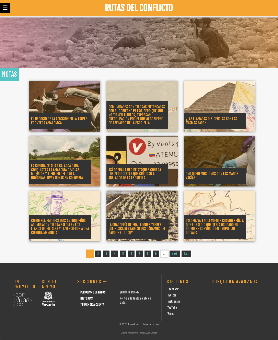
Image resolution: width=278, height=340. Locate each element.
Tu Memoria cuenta (92, 304)
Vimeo (170, 313)
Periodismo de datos (92, 292)
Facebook (173, 289)
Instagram (173, 301)
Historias (86, 298)
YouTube (172, 307)
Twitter (171, 295)
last (186, 253)
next (174, 253)
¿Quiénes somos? (129, 292)
